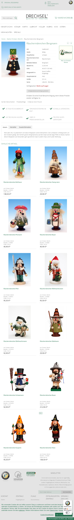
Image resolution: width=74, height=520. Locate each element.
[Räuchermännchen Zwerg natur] (56, 163)
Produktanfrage (21, 102)
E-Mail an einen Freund (35, 102)
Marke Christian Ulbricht (15, 39)
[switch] (68, 513)
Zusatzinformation (25, 127)
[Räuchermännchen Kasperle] (19, 428)
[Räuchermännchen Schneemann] (19, 376)
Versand (70, 518)
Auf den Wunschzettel (8, 102)
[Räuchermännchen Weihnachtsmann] (56, 269)
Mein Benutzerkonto (53, 3)
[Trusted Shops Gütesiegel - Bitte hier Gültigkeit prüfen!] (71, 2)
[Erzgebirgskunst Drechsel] (37, 16)
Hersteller (13, 127)
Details (5, 127)
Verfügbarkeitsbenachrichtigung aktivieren (38, 91)
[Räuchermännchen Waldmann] (56, 322)
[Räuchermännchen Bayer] (56, 215)
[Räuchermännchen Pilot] (19, 269)
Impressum (62, 510)
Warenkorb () (65, 18)
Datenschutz (54, 510)
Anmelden (51, 6)
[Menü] (71, 501)
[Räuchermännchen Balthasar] (19, 163)
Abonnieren (67, 492)
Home (3, 39)
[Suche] (16, 18)
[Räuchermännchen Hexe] (56, 428)
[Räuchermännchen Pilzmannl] (19, 215)
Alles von (66, 61)
